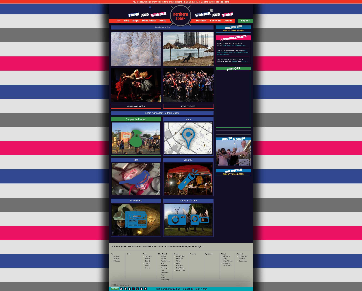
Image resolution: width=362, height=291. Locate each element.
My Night (164, 265)
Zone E (147, 268)
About (226, 21)
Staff (225, 258)
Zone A (147, 258)
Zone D (147, 265)
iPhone (234, 62)
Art (117, 21)
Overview (148, 256)
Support (244, 21)
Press (161, 21)
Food (162, 270)
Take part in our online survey (234, 45)
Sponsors (215, 20)
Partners (201, 20)
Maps (134, 21)
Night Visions (180, 268)
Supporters (243, 261)
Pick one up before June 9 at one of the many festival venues (232, 52)
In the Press (180, 270)
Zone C (147, 263)
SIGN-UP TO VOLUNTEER (233, 31)
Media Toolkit (180, 256)
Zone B (147, 261)
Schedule (117, 261)
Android (244, 62)
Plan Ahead (147, 21)
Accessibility (165, 279)
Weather (163, 277)
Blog (126, 20)
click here (224, 2)
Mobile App (164, 268)
